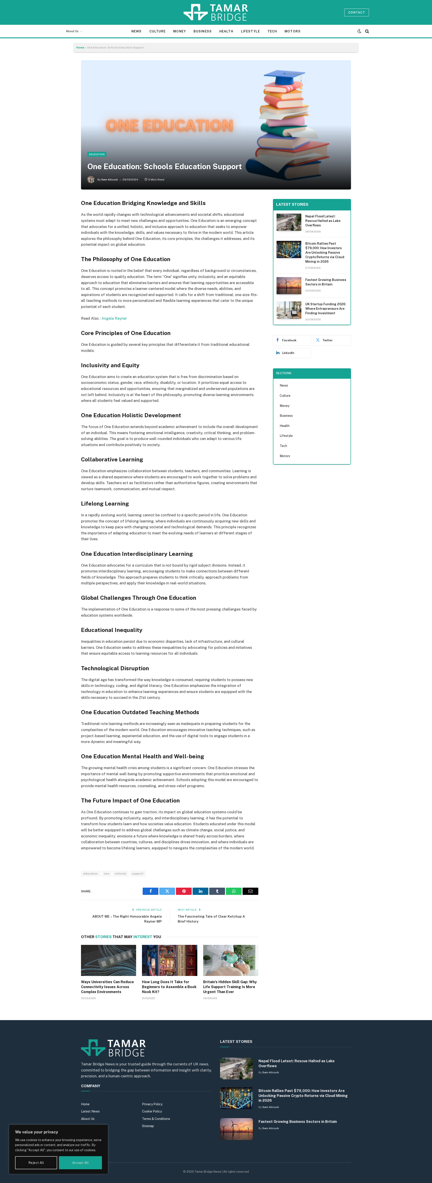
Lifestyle (250, 31)
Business (203, 31)
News (136, 31)
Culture (157, 31)
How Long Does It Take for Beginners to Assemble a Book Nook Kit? (169, 987)
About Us (72, 31)
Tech (272, 31)
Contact (356, 12)
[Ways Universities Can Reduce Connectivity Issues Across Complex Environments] (108, 960)
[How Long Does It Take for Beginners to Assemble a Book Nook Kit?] (169, 960)
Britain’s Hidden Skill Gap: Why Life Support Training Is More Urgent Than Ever (230, 987)
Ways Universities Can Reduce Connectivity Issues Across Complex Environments (107, 987)
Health (226, 31)
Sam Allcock (109, 179)
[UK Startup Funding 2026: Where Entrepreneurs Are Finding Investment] (289, 310)
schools (120, 873)
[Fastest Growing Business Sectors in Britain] (289, 285)
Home (80, 47)
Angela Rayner (114, 318)
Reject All (36, 1163)
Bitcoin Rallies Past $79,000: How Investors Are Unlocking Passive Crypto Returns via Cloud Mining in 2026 (324, 252)
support (138, 873)
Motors (293, 31)
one (106, 873)
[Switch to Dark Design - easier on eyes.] (359, 31)
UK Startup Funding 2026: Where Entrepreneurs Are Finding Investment (325, 308)
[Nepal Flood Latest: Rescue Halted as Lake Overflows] (289, 222)
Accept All (80, 1163)
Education (97, 154)
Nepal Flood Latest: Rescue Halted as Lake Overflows (322, 220)
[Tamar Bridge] (216, 12)
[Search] (366, 31)
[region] (58, 1149)
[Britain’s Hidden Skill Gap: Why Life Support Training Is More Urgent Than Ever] (230, 960)
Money (179, 31)
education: (90, 873)
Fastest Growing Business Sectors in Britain (325, 282)
